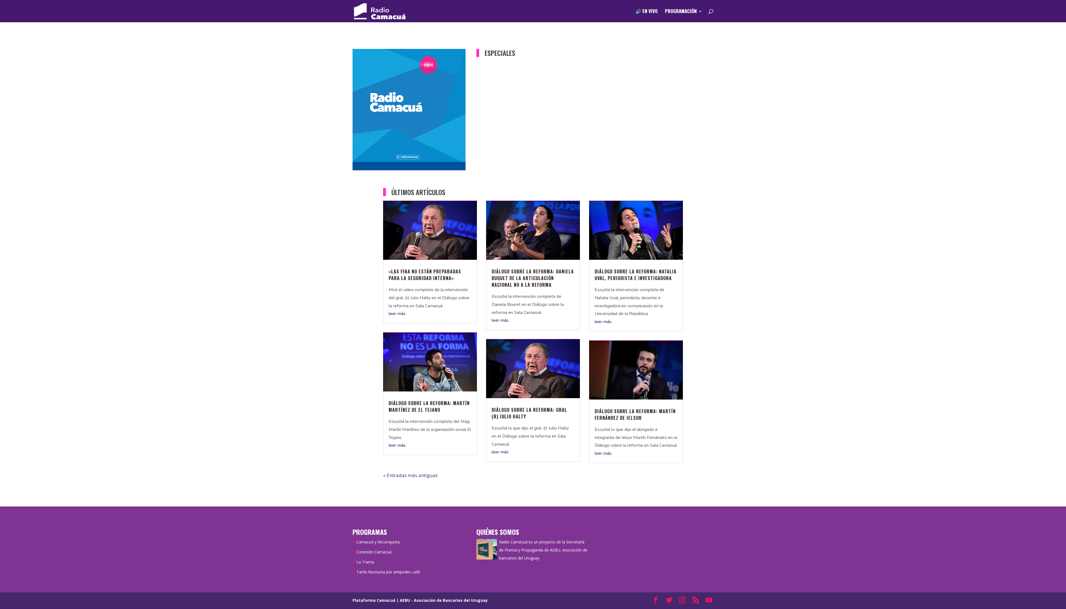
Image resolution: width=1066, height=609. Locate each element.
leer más (397, 314)
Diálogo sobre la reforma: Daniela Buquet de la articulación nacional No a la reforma (533, 278)
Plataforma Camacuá (374, 600)
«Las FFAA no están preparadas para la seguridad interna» (425, 274)
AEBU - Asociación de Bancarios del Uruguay (444, 600)
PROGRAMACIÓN (681, 11)
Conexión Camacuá (373, 552)
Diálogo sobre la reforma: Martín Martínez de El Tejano (429, 406)
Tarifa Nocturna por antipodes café (388, 572)
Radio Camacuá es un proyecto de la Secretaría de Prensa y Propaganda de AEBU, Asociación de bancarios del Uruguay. (543, 550)
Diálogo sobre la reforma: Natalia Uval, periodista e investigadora (636, 274)
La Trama (365, 562)
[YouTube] (709, 600)
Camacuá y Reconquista (378, 542)
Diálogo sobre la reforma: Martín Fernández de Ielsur (635, 414)
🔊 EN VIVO (646, 11)
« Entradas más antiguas (410, 475)
